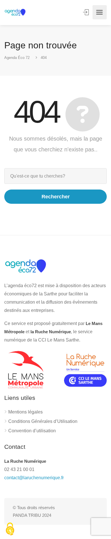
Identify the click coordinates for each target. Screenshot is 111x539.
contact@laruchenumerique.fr (34, 477)
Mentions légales (25, 412)
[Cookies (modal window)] (10, 529)
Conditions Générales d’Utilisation (42, 421)
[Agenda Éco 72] (15, 12)
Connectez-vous (86, 12)
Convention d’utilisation (32, 430)
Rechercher (56, 196)
